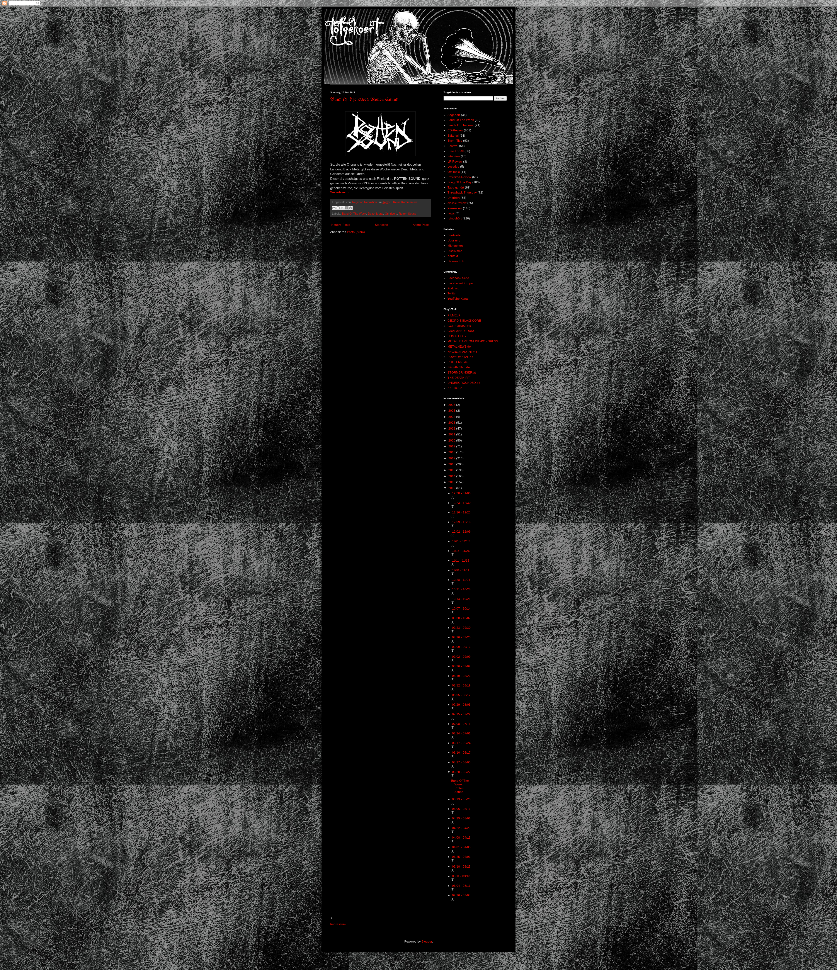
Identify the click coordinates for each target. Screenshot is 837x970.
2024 (452, 416)
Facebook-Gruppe (460, 283)
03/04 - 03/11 (461, 885)
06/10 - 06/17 (461, 752)
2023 (452, 422)
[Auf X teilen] (342, 208)
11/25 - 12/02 (461, 541)
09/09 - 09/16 (461, 647)
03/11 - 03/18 (461, 876)
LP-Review (454, 161)
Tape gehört (455, 187)
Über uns (453, 240)
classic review (456, 203)
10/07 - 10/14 (461, 608)
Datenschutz (456, 261)
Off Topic (453, 171)
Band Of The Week (354, 213)
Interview (453, 156)
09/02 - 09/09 (461, 656)
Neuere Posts (340, 224)
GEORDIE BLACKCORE (464, 320)
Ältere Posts (421, 224)
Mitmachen (455, 245)
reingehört (454, 218)
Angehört (453, 115)
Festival (452, 146)
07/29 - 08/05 (461, 704)
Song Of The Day (459, 182)
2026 (452, 404)
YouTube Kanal (457, 298)
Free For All (455, 151)
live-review (454, 208)
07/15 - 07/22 (461, 714)
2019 (452, 446)
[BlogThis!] (338, 208)
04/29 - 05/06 (461, 818)
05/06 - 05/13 (461, 808)
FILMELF (453, 315)
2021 (452, 434)
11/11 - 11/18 (460, 560)
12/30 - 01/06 (461, 493)
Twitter (452, 293)
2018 (452, 452)
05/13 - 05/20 (461, 799)
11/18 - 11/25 (461, 550)
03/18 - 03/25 (461, 866)
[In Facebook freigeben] (346, 208)
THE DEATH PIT (458, 377)
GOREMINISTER (459, 326)
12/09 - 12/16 (461, 522)
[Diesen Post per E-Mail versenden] (334, 208)
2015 (452, 470)
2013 (452, 482)
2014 (452, 476)
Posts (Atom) (356, 232)
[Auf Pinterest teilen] (350, 208)
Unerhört (453, 197)
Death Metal (375, 213)
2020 (452, 440)
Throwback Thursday (462, 192)
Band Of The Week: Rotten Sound (364, 99)
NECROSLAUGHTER (462, 351)
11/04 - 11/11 (460, 570)
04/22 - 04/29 (461, 828)
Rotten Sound (407, 213)
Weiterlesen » (339, 192)
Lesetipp (453, 166)
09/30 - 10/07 (461, 618)
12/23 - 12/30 (461, 503)
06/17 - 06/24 (461, 743)
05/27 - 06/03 (461, 762)
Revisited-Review (459, 177)
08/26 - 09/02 (461, 666)
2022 (452, 428)
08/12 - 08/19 (461, 685)
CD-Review (455, 130)
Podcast (453, 288)
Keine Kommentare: (405, 202)
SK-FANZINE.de (458, 367)
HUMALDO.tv (456, 336)
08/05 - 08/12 (461, 695)
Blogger (427, 941)
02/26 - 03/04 (461, 895)
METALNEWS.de (459, 346)
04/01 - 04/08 (461, 847)
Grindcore (391, 213)
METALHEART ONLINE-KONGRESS (472, 341)
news (451, 213)
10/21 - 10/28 (461, 589)
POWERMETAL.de (460, 356)
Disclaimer (454, 251)
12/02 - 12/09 (461, 531)
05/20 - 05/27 (461, 772)
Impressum (338, 924)
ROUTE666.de (457, 362)
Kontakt (452, 256)
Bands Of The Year (460, 125)
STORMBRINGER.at (461, 372)
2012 (452, 488)
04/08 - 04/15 (461, 837)
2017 (452, 458)
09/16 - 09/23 (461, 637)
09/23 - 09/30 (461, 627)
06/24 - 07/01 (461, 733)
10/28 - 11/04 (461, 579)
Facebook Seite (458, 278)
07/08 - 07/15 (461, 723)
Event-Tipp (454, 140)
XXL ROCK (455, 388)
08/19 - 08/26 (461, 676)
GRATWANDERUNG (461, 331)
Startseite (381, 224)
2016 (452, 464)
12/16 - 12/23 (461, 512)
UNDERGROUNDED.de (463, 382)
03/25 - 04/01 (461, 856)
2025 (452, 410)
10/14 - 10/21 (461, 599)
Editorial (453, 135)
